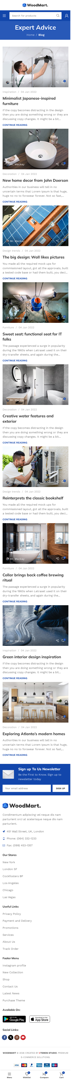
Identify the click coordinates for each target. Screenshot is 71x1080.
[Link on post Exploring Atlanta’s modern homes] (35, 702)
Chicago (8, 890)
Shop (6, 979)
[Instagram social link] (16, 1037)
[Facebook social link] (4, 1037)
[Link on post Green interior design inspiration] (35, 625)
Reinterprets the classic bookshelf (33, 498)
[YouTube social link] (23, 1037)
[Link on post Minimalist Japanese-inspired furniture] (35, 67)
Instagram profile (14, 965)
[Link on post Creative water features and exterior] (35, 384)
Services (8, 934)
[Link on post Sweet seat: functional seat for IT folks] (35, 302)
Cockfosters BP (13, 876)
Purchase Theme (14, 1000)
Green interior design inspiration (32, 656)
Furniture (8, 327)
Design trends (11, 250)
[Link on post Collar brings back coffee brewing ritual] (35, 543)
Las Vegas (9, 897)
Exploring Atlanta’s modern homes (34, 733)
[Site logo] (35, 5)
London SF (10, 869)
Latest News (11, 993)
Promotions (10, 927)
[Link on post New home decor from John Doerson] (35, 149)
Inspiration (9, 91)
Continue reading (15, 125)
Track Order (11, 948)
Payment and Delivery (17, 920)
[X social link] (10, 1037)
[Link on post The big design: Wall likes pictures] (35, 225)
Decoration (10, 174)
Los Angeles (11, 883)
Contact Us (10, 986)
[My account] (66, 15)
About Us (9, 941)
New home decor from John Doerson (35, 180)
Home (30, 34)
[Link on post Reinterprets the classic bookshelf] (35, 466)
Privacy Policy (12, 913)
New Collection (13, 972)
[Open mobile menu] (4, 15)
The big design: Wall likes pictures (33, 257)
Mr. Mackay (17, 82)
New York (9, 862)
